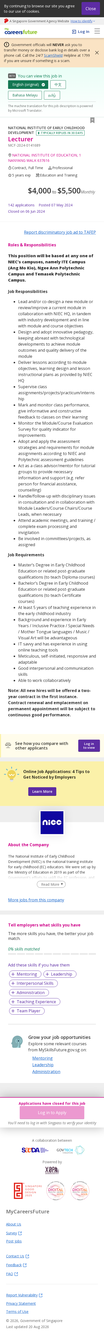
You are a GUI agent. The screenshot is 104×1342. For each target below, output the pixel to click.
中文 (58, 84)
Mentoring (27, 974)
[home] (20, 31)
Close (91, 8)
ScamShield (53, 55)
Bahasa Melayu (25, 95)
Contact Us (15, 1256)
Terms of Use (17, 1311)
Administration (31, 992)
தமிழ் (52, 95)
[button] (95, 53)
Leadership (61, 974)
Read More (50, 884)
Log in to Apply (52, 1112)
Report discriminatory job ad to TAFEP (60, 232)
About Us (13, 1224)
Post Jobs (14, 1241)
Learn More (42, 791)
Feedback (14, 1264)
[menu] (97, 31)
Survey (11, 1233)
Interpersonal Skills (35, 983)
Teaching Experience (36, 1001)
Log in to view (89, 745)
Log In (83, 31)
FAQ (9, 1273)
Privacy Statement (21, 1303)
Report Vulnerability (22, 1295)
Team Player (28, 1011)
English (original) (25, 84)
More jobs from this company (36, 899)
